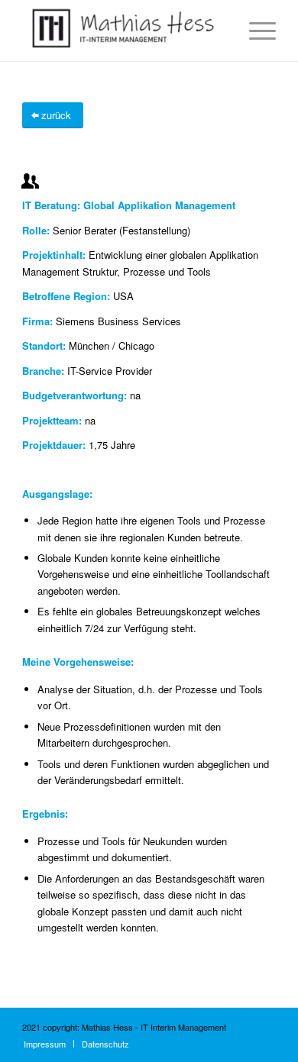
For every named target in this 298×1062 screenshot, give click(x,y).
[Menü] (255, 30)
